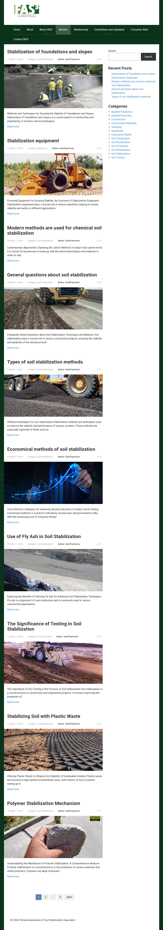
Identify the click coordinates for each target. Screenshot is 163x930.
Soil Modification (120, 142)
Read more (13, 126)
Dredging (116, 127)
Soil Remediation (120, 149)
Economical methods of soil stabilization (51, 449)
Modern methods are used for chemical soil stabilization (54, 230)
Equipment (42, 148)
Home (17, 29)
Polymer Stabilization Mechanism (43, 803)
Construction (118, 119)
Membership (81, 29)
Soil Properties (44, 636)
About (30, 29)
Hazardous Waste (121, 134)
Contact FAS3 (21, 39)
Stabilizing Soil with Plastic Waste (43, 716)
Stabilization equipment (33, 140)
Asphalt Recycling (121, 115)
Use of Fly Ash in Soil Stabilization (44, 536)
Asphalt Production (122, 111)
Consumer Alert (139, 29)
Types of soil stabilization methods (45, 362)
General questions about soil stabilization (52, 275)
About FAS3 (46, 29)
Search (112, 50)
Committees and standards (109, 29)
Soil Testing (118, 157)
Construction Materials (124, 123)
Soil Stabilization (45, 59)
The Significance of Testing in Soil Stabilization (44, 626)
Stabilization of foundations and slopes (49, 51)
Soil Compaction (120, 138)
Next (69, 897)
